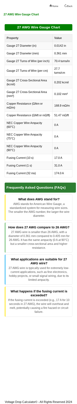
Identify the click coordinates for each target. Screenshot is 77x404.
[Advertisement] (38, 358)
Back (70, 6)
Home (55, 6)
